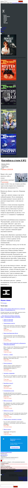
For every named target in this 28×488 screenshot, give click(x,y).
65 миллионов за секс (9, 390)
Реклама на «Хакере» (23, 479)
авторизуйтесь (4, 454)
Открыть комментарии (6, 452)
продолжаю (5, 182)
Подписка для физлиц (22, 477)
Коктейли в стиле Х (8, 383)
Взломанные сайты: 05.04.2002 (10, 317)
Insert (15, 486)
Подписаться (15, 447)
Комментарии (4, 166)
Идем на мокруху (8, 363)
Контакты (25, 480)
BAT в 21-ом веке (8, 400)
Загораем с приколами (9, 373)
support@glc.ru (19, 470)
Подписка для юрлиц (23, 478)
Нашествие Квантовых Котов (11, 333)
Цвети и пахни (7, 429)
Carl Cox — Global (8, 354)
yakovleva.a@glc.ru (18, 471)
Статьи (4, 303)
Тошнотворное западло (9, 323)
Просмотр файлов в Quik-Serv (10, 315)
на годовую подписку (17, 2)
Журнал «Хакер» (5, 164)
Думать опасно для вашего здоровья (12, 419)
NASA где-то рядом (8, 410)
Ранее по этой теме (8, 320)
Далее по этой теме (8, 319)
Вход (26, 2)
